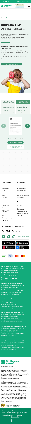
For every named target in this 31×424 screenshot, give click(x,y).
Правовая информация (20, 208)
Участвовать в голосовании (12, 406)
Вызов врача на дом (22, 193)
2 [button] (11, 138)
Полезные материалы (23, 195)
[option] (15, 126)
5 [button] (18, 138)
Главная (3, 17)
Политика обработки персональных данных (23, 212)
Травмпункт (5, 220)
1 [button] (8, 138)
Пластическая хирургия (6, 210)
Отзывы (4, 193)
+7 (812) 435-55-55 (7, 1)
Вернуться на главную (11, 64)
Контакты (4, 197)
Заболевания (20, 197)
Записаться (20, 4)
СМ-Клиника (5, 205)
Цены (3, 195)
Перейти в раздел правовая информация (15, 146)
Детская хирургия (21, 188)
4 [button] (15, 138)
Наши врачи (5, 188)
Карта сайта (20, 215)
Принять (7, 420)
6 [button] (20, 138)
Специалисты (20, 186)
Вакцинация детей (22, 190)
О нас (3, 186)
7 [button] (22, 138)
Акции (3, 190)
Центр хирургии (6, 208)
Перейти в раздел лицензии (15, 142)
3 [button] (13, 138)
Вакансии (19, 205)
